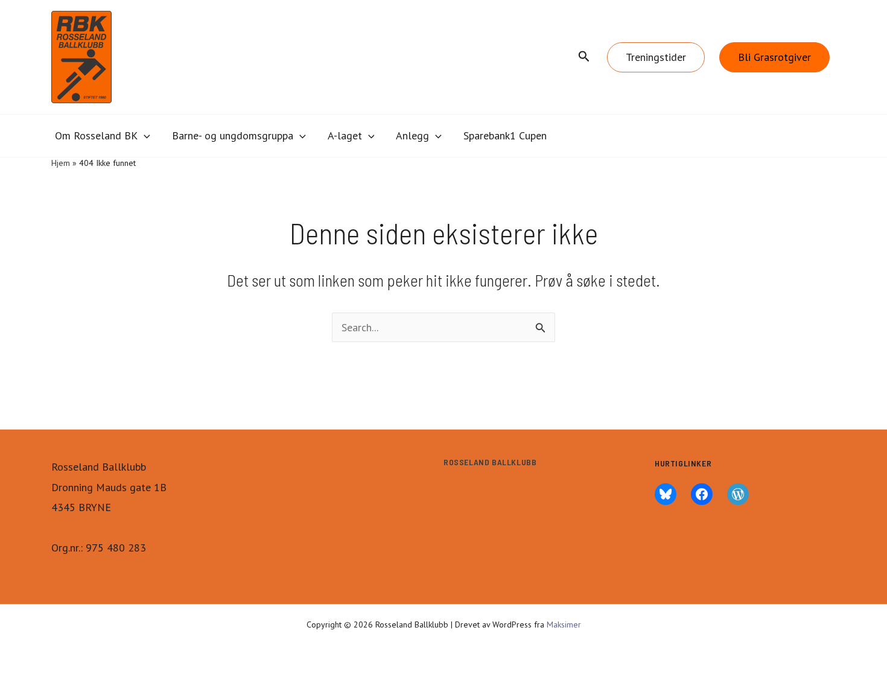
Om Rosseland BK (96, 135)
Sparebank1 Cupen (505, 135)
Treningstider (656, 57)
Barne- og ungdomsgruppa (232, 135)
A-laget (345, 135)
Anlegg (412, 135)
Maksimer (564, 624)
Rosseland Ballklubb (490, 462)
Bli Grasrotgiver (774, 57)
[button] (584, 57)
